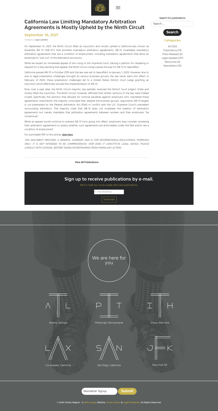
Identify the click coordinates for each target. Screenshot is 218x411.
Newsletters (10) (172, 66)
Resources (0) (172, 62)
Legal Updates (41, 40)
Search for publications (172, 18)
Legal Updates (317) (172, 58)
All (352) (172, 47)
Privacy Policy (113, 403)
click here (67, 135)
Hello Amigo (90, 403)
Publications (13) (172, 50)
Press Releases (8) (172, 54)
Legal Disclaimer (131, 403)
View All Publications (86, 162)
